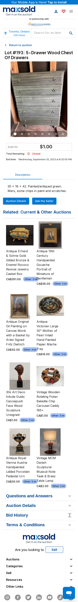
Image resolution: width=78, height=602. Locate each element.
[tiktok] (60, 597)
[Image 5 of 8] (42, 134)
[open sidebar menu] (71, 11)
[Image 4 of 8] (35, 134)
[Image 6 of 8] (49, 134)
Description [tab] (22, 174)
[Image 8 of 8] (63, 134)
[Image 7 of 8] (56, 134)
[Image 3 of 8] (29, 134)
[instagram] (7, 597)
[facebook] (17, 597)
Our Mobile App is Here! (39, 2)
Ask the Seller (44, 201)
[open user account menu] (56, 11)
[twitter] (28, 597)
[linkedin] (39, 597)
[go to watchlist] (63, 11)
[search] (71, 33)
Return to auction (20, 45)
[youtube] (49, 597)
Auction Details (16, 201)
